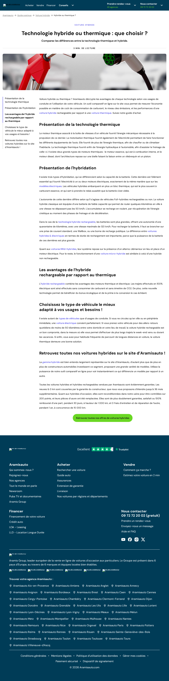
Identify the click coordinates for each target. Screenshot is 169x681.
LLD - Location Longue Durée (26, 532)
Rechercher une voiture (71, 470)
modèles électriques (50, 186)
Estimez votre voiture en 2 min (141, 475)
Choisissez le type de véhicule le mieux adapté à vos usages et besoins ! (19, 131)
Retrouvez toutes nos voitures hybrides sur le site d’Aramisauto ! (19, 144)
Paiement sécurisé (67, 661)
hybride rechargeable (53, 283)
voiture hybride (47, 112)
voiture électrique (66, 323)
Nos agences (17, 480)
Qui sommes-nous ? (21, 470)
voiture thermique (101, 112)
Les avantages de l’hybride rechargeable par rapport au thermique (20, 118)
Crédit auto (16, 522)
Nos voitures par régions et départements (82, 496)
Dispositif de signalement (98, 661)
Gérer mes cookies (134, 656)
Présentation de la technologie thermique (17, 100)
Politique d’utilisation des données (97, 656)
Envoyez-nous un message (137, 526)
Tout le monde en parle (23, 486)
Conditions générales (33, 656)
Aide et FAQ (128, 531)
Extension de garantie (70, 486)
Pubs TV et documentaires (25, 496)
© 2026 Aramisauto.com (84, 667)
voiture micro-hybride (113, 253)
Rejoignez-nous (18, 475)
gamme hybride (51, 362)
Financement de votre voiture (27, 516)
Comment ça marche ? (137, 470)
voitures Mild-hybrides (63, 249)
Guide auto (63, 475)
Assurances (64, 480)
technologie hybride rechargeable (76, 221)
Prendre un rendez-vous (136, 521)
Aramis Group (17, 501)
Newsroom (15, 491)
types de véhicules (69, 318)
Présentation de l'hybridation (20, 107)
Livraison (62, 491)
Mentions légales (61, 656)
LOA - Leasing (17, 527)
